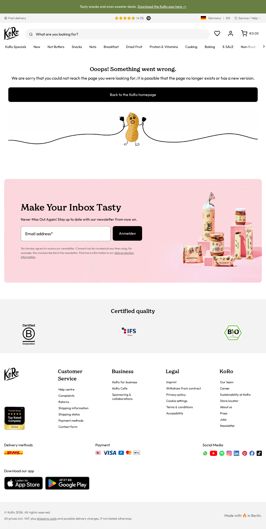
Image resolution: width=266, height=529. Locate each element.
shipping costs (47, 518)
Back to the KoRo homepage (133, 94)
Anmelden (127, 233)
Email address (39, 233)
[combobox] (117, 34)
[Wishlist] (217, 33)
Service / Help (248, 18)
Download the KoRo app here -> (162, 6)
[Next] (264, 46)
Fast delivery (17, 18)
